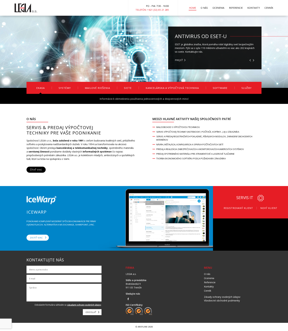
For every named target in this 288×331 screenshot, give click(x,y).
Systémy (65, 88)
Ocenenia (218, 7)
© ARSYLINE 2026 (144, 326)
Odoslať (91, 312)
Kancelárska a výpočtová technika (172, 88)
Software (220, 88)
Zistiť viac (36, 237)
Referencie (236, 7)
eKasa (40, 88)
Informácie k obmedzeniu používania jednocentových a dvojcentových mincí (144, 98)
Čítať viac (36, 169)
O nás (204, 7)
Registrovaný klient (238, 208)
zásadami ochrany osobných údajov (84, 304)
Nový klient (268, 208)
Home (192, 7)
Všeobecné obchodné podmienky (222, 300)
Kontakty (253, 7)
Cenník (268, 7)
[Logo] (25, 8)
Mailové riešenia (97, 88)
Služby (247, 88)
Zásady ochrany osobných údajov (222, 296)
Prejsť (179, 58)
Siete (128, 88)
